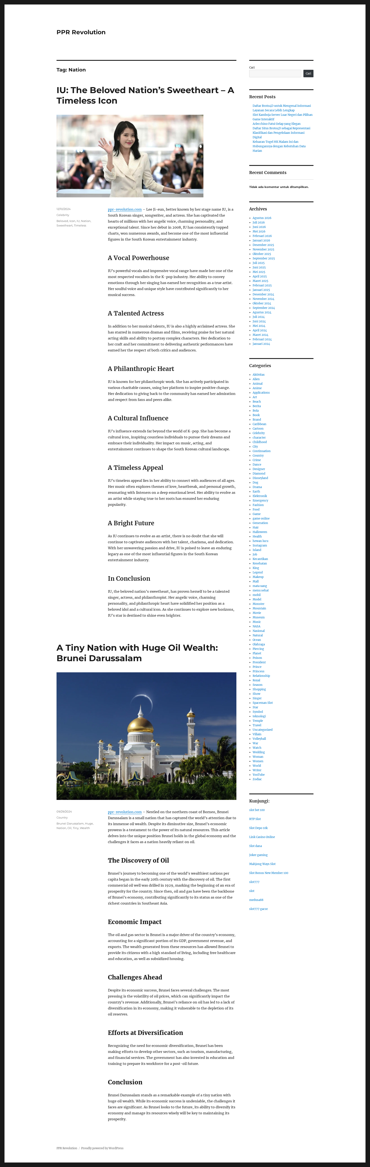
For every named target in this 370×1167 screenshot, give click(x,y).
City (255, 446)
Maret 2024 (260, 335)
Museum (259, 617)
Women (258, 761)
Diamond (259, 473)
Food (256, 509)
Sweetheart (65, 225)
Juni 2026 (259, 227)
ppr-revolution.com (125, 209)
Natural (258, 635)
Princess (258, 671)
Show (256, 694)
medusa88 (256, 900)
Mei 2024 (259, 326)
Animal (258, 384)
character (259, 437)
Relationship (261, 676)
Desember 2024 (263, 294)
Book (256, 415)
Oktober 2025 (262, 254)
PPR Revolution (81, 32)
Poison (257, 658)
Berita (257, 406)
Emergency (260, 500)
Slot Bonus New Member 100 (268, 873)
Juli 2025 (259, 263)
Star (255, 707)
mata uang (260, 586)
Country (62, 817)
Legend (258, 572)
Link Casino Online (262, 837)
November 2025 (263, 249)
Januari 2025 (261, 290)
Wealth (85, 828)
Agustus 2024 (262, 312)
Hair (256, 527)
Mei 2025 (259, 272)
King (256, 568)
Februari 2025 (262, 285)
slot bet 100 (257, 810)
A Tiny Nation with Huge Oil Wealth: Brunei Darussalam (137, 652)
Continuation (262, 451)
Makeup (258, 577)
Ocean (257, 640)
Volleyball (259, 739)
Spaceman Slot (263, 703)
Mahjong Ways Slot (262, 864)
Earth (256, 491)
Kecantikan (260, 559)
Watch (257, 748)
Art (255, 397)
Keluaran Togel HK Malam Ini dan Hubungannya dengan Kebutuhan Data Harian (279, 146)
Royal (256, 680)
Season (258, 685)
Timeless (80, 225)
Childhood (260, 442)
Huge (89, 823)
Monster (258, 604)
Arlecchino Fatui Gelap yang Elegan (277, 124)
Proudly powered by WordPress (102, 1148)
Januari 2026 (261, 240)
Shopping (259, 689)
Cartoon (258, 428)
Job (255, 554)
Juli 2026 (259, 222)
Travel (257, 725)
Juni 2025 (259, 267)
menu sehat (261, 590)
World (257, 766)
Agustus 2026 (262, 218)
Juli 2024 (259, 317)
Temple (258, 721)
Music (257, 622)
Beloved (62, 221)
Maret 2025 (260, 281)
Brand (257, 419)
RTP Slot (255, 819)
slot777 (254, 882)
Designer (259, 469)
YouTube (259, 775)
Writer (257, 770)
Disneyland (260, 478)
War (255, 743)
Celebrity (63, 215)
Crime (257, 460)
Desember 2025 (263, 245)
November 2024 (263, 299)
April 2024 (260, 330)
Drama (257, 487)
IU (78, 221)
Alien (256, 379)
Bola (256, 410)
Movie (257, 613)
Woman (258, 757)
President (259, 662)
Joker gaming (258, 855)
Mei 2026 (259, 231)
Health (257, 536)
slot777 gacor (258, 909)
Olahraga (259, 644)
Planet (257, 653)
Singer (257, 698)
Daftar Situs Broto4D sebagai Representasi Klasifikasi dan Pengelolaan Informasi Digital (281, 133)
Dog (255, 482)
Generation (260, 523)
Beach (257, 401)
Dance (257, 464)
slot (251, 891)
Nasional (259, 631)
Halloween (260, 532)
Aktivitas (259, 375)
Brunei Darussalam (70, 823)
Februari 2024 (262, 339)
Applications (261, 392)
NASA (256, 626)
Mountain (259, 608)
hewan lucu (260, 541)
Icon (72, 221)
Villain (257, 734)
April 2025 (260, 276)
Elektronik (260, 496)
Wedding (259, 752)
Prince (257, 667)
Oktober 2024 (262, 303)
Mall (256, 581)
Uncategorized (263, 730)
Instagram (260, 545)
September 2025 (264, 258)
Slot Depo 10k (258, 828)
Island (257, 550)
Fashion (258, 505)
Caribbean (259, 424)
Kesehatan (260, 563)
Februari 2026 (262, 236)
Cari (252, 67)
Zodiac (257, 779)
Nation (86, 221)
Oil (69, 828)
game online (261, 518)
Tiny (76, 828)
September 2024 (264, 308)
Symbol (258, 712)
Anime (257, 388)
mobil (257, 595)
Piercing (258, 649)
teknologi (259, 716)
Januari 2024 (261, 344)
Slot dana (255, 846)
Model (257, 599)
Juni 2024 (259, 321)
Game (257, 514)
